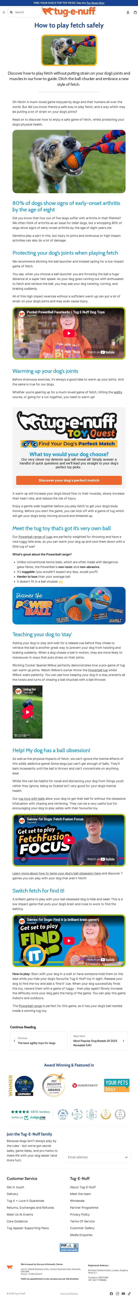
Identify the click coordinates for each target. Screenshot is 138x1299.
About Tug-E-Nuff (83, 1187)
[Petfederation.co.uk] (69, 1247)
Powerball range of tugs (36, 536)
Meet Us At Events (20, 1214)
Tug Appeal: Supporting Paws (28, 1228)
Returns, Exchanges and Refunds (30, 1207)
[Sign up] (126, 1157)
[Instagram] (117, 1294)
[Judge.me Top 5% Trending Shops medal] (120, 1114)
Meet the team (80, 1194)
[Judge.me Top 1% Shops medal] (105, 1114)
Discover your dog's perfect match (69, 480)
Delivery (12, 1194)
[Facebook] (111, 1294)
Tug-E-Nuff (19, 1293)
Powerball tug (98, 670)
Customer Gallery (82, 1228)
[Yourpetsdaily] (116, 1085)
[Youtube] (123, 1294)
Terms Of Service (82, 1221)
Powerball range (30, 1006)
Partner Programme (84, 1207)
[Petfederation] (53, 1085)
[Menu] (4, 12)
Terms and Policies (69, 1293)
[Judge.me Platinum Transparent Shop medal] (77, 1114)
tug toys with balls (32, 798)
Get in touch (15, 1187)
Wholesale (77, 1200)
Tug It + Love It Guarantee (25, 1200)
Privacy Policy (80, 1214)
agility (118, 392)
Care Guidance (17, 1221)
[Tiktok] (129, 1294)
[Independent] (85, 1085)
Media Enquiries (81, 1235)
